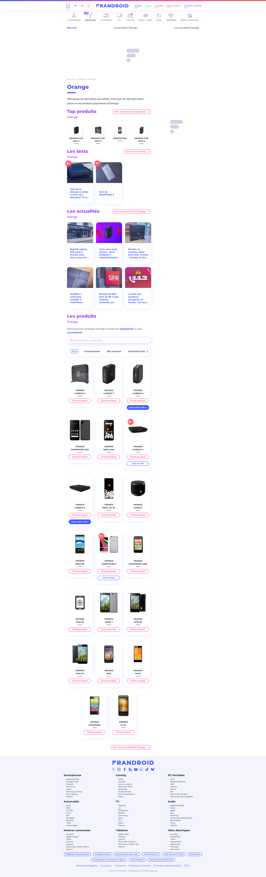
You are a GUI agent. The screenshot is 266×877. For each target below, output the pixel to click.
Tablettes (122, 830)
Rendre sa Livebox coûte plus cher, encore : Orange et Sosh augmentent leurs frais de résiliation (138, 253)
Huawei (69, 784)
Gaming (121, 775)
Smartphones (92, 351)
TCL (120, 820)
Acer (172, 779)
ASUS (121, 779)
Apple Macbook (177, 781)
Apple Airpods (177, 805)
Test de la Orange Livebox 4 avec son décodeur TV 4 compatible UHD (79, 193)
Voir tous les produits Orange (129, 747)
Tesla (68, 823)
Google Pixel (72, 781)
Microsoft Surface (178, 794)
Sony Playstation (126, 794)
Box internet (114, 351)
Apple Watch (72, 836)
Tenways (174, 846)
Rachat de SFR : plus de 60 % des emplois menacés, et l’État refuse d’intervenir (109, 298)
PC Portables (176, 775)
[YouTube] (136, 769)
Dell (172, 784)
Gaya (172, 839)
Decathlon (175, 836)
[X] (113, 769)
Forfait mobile (192, 5)
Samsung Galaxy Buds (181, 818)
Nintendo (122, 789)
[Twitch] (141, 769)
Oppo (68, 789)
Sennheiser (175, 820)
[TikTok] (147, 769)
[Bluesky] (152, 769)
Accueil (70, 79)
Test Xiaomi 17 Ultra (174, 854)
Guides (159, 5)
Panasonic (123, 810)
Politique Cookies (139, 865)
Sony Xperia (72, 794)
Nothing (174, 815)
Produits (81, 79)
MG (67, 815)
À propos (106, 865)
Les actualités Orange (186, 27)
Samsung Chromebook (181, 796)
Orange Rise (120, 138)
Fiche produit (80, 400)
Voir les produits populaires (130, 111)
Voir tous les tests (136, 151)
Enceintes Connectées (141, 351)
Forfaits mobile (102, 854)
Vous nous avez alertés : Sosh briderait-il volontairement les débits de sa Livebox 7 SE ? (108, 253)
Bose (172, 808)
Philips (121, 813)
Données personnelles (167, 865)
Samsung (122, 815)
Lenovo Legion (125, 784)
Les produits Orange (125, 27)
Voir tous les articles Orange (130, 211)
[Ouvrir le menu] (67, 5)
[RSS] (130, 769)
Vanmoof (174, 849)
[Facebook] (124, 769)
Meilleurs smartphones (77, 854)
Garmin (69, 841)
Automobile (71, 801)
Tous (74, 351)
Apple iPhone (72, 779)
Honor (173, 789)
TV (117, 801)
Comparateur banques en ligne (109, 859)
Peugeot (70, 818)
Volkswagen (72, 825)
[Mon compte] (88, 5)
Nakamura (175, 844)
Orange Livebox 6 (141, 139)
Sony (120, 818)
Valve (120, 796)
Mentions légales (86, 865)
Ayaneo (121, 781)
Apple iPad (123, 834)
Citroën (69, 810)
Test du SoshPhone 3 (106, 193)
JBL (172, 813)
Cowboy (174, 834)
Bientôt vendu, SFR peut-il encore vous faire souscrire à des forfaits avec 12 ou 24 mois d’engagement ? (79, 253)
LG (119, 808)
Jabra (172, 810)
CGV (187, 865)
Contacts (120, 865)
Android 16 (195, 854)
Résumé (72, 27)
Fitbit (68, 839)
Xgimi (121, 823)
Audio (172, 801)
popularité (126, 328)
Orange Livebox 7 (76, 139)
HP (171, 791)
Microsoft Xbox (125, 786)
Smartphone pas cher (127, 854)
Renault (70, 820)
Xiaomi (69, 796)
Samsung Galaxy (74, 791)
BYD (68, 808)
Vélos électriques (179, 830)
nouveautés (74, 332)
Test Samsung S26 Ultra (161, 859)
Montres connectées (77, 830)
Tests (148, 5)
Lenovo (173, 786)
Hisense (122, 805)
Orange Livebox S (98, 139)
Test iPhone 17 (151, 854)
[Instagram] (119, 769)
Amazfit (70, 834)
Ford (68, 813)
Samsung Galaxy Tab (128, 844)
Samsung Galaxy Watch (77, 846)
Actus (138, 5)
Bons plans (174, 5)
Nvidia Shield (124, 791)
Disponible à (138, 407)
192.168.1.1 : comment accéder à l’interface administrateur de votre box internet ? (79, 298)
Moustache (175, 841)
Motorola (70, 786)
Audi (68, 805)
